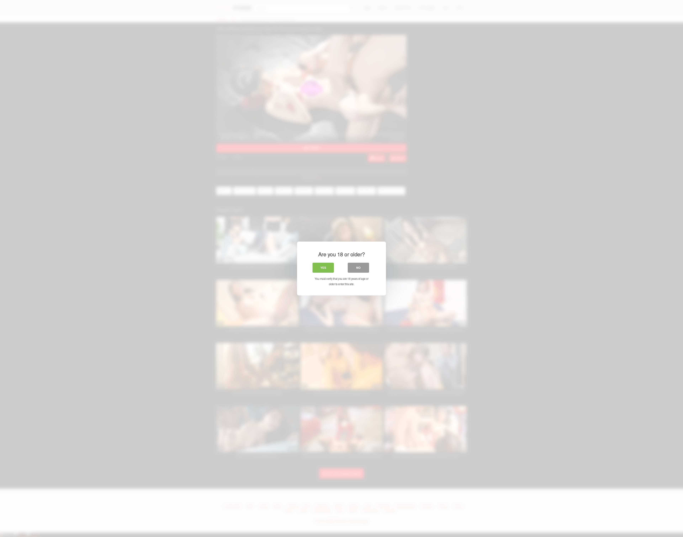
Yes (323, 268)
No (358, 268)
